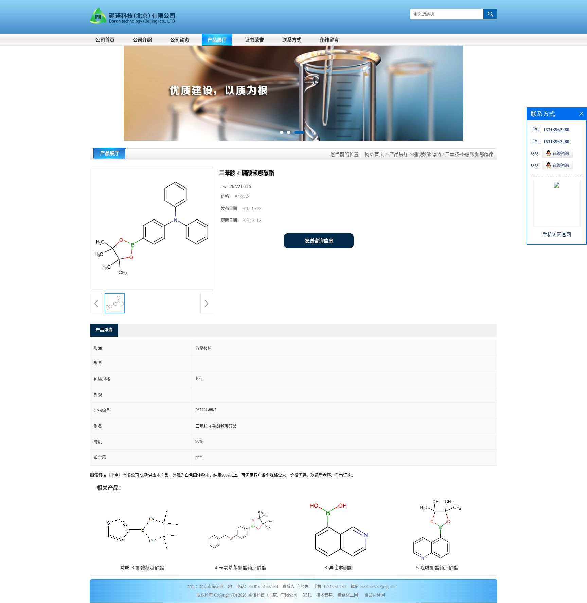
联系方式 (291, 40)
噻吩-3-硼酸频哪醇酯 (142, 567)
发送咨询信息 (319, 240)
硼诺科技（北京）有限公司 (272, 595)
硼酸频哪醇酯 (426, 154)
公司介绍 (142, 40)
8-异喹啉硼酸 (339, 567)
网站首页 (374, 154)
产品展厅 (217, 40)
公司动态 (179, 40)
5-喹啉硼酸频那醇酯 (437, 567)
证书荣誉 (254, 40)
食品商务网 (374, 595)
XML (307, 595)
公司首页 (104, 40)
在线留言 (329, 40)
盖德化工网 (348, 595)
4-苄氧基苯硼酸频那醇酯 (240, 567)
